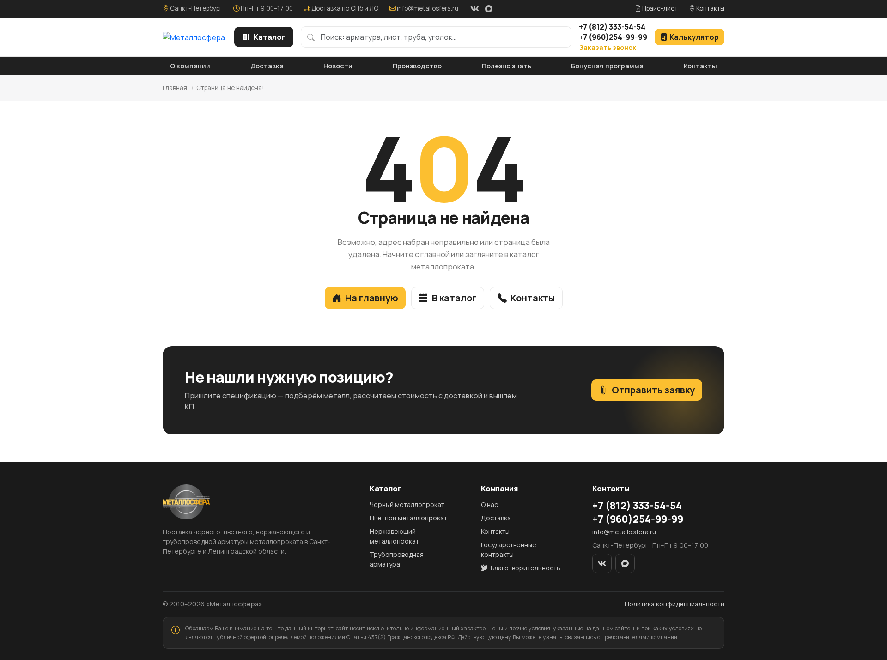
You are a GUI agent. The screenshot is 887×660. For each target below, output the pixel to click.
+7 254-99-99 (613, 37)
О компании (190, 65)
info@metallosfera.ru (427, 8)
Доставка (267, 65)
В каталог (454, 298)
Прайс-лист (659, 8)
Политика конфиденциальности (674, 603)
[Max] (489, 9)
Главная (175, 88)
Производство (417, 65)
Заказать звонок (607, 47)
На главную (371, 298)
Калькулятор (694, 37)
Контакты (709, 8)
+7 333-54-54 (612, 27)
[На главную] (194, 37)
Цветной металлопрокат (408, 517)
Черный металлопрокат (407, 504)
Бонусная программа (607, 65)
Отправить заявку (653, 390)
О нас (489, 504)
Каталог (270, 37)
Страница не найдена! (230, 88)
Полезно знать (506, 65)
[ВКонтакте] (474, 9)
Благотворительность (524, 567)
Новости (337, 65)
